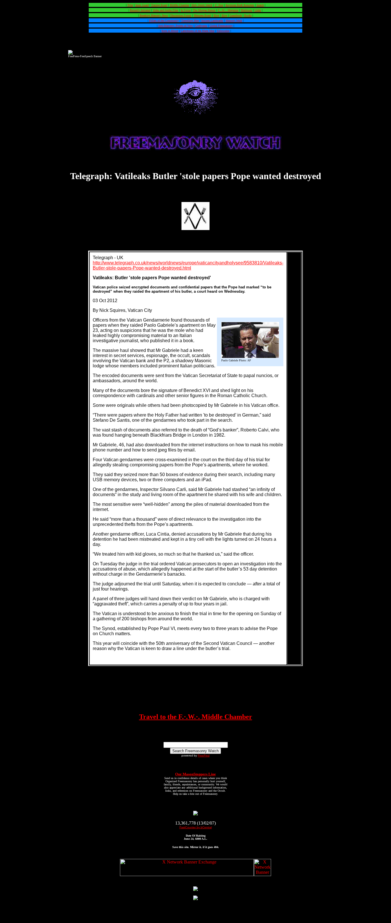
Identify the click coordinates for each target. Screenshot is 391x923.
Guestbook (236, 15)
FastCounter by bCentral (195, 827)
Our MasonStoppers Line (195, 774)
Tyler (130, 5)
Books (248, 15)
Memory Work (234, 20)
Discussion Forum (180, 15)
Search (260, 5)
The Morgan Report (204, 10)
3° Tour (219, 5)
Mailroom (246, 10)
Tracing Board (159, 5)
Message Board (202, 15)
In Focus (186, 10)
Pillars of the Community (164, 20)
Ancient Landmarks (212, 20)
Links (257, 10)
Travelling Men (190, 20)
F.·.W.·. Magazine (228, 10)
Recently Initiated (140, 10)
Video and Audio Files (165, 10)
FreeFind (204, 755)
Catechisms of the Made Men (197, 30)
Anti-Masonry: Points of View (175, 25)
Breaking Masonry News (154, 15)
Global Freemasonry (221, 25)
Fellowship (223, 30)
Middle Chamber (179, 5)
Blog (216, 15)
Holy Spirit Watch (201, 5)
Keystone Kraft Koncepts (240, 5)
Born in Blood (169, 30)
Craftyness (201, 25)
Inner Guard (142, 5)
